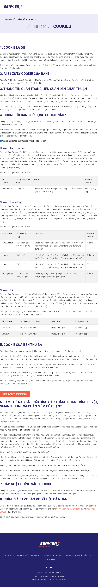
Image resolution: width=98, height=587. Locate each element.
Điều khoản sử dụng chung (28, 555)
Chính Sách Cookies (52, 555)
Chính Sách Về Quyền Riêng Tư (69, 509)
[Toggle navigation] (91, 6)
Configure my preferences (14, 394)
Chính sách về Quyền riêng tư (78, 555)
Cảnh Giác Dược (49, 560)
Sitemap (7, 555)
